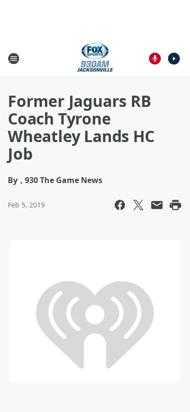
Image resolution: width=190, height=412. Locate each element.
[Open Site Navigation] (13, 58)
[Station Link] (95, 58)
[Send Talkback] (155, 58)
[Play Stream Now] (174, 58)
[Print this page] (175, 205)
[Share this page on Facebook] (120, 205)
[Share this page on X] (138, 205)
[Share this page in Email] (157, 205)
